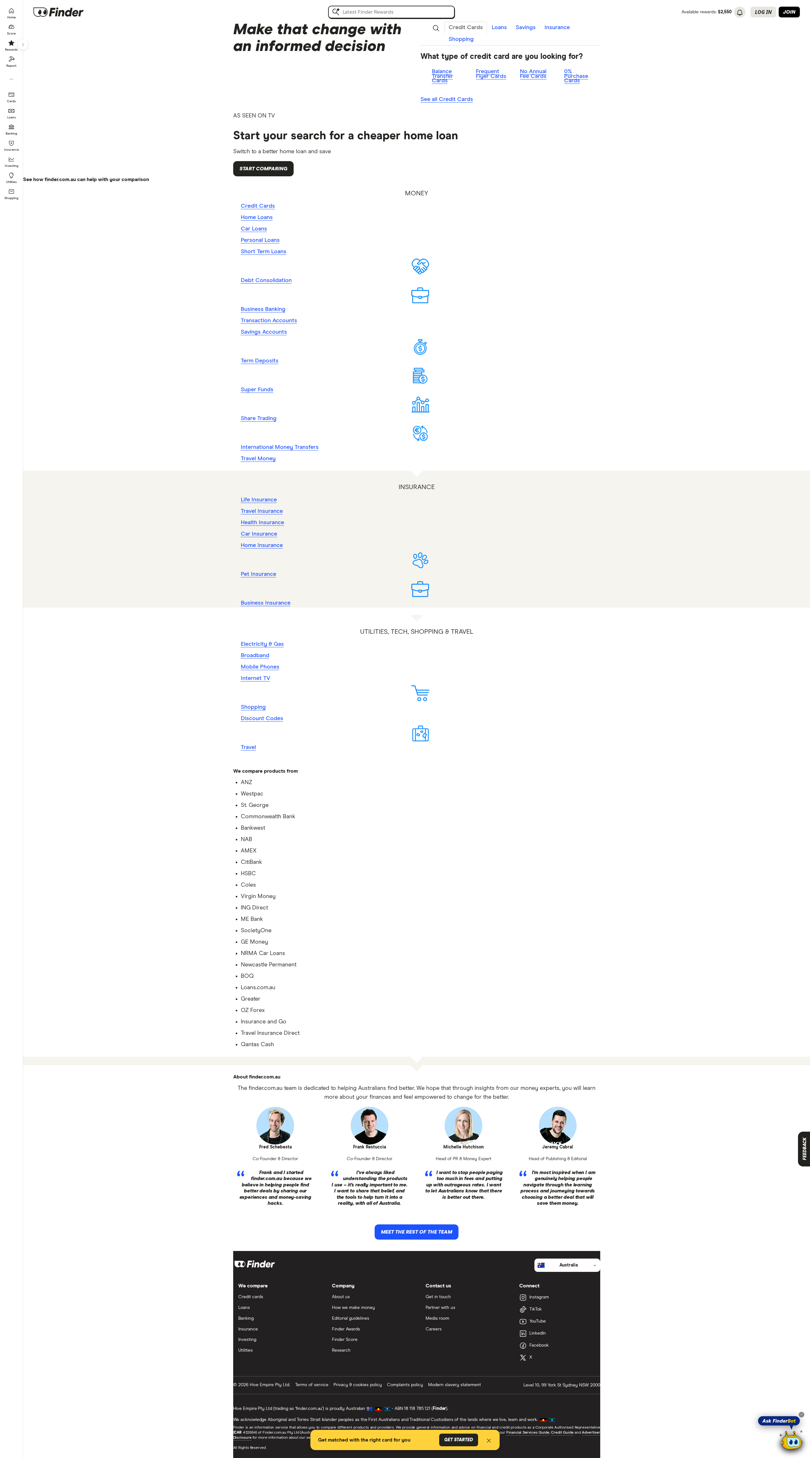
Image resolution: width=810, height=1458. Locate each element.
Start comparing (263, 168)
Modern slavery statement (454, 1385)
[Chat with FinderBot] (792, 1441)
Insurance (557, 27)
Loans (499, 27)
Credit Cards (466, 27)
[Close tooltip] (801, 1414)
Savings (526, 27)
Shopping (461, 39)
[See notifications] (739, 12)
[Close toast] (489, 1441)
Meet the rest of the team (416, 1232)
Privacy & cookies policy (357, 1385)
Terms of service (311, 1385)
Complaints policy (405, 1385)
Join (789, 12)
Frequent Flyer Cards (491, 74)
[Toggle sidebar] (23, 45)
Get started (458, 1440)
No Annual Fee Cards (533, 74)
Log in (763, 12)
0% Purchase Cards (576, 76)
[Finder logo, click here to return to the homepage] (67, 12)
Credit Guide (562, 1433)
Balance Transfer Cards (442, 76)
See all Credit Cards (447, 99)
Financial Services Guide (527, 1433)
